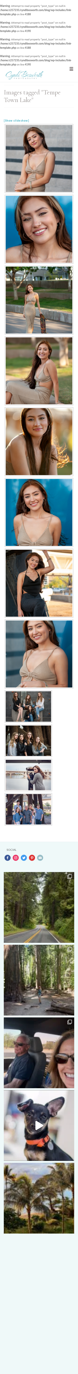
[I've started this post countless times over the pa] (39, 1125)
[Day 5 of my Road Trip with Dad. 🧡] (39, 980)
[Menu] (71, 69)
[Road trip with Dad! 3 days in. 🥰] (39, 1052)
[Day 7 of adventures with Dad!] (39, 907)
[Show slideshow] (16, 120)
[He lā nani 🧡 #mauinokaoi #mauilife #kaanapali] (39, 1198)
